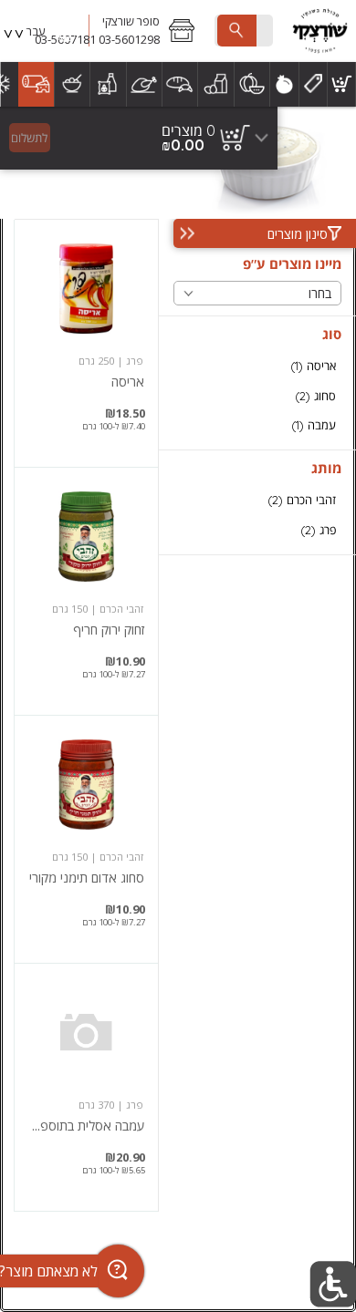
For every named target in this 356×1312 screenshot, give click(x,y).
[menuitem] (342, 84)
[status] (188, 130)
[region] (138, 138)
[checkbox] (257, 366)
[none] (86, 343)
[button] (147, 31)
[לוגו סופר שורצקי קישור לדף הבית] (320, 31)
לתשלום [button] (29, 137)
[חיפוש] (236, 30)
